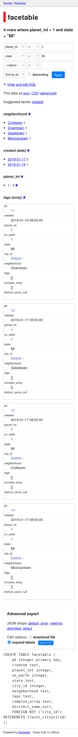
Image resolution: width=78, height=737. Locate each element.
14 (13, 509)
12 (13, 310)
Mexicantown (18, 138)
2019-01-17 (17, 159)
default (33, 623)
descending (40, 74)
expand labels (23, 642)
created (37, 101)
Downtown (16, 127)
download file (43, 637)
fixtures (20, 3)
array (44, 623)
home (7, 3)
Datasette (24, 732)
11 (13, 210)
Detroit (16, 258)
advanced (48, 93)
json (26, 93)
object (27, 628)
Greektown (16, 133)
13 (13, 410)
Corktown (15, 122)
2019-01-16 (17, 164)
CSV (35, 93)
